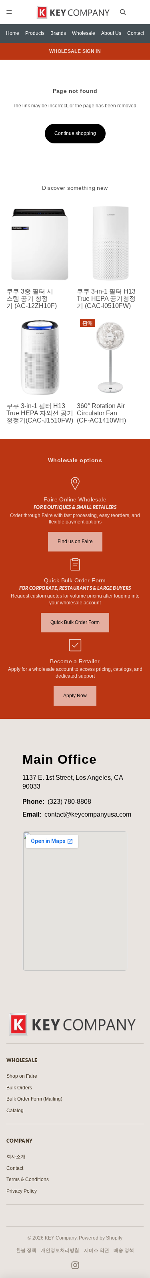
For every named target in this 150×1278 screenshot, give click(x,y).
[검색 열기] (123, 12)
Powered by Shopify (100, 1238)
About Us (111, 33)
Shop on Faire (21, 1076)
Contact (135, 33)
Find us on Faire (75, 541)
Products (34, 33)
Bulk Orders (19, 1088)
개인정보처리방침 (60, 1250)
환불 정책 (26, 1250)
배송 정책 (124, 1250)
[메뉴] (9, 12)
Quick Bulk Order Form (75, 622)
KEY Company (60, 1238)
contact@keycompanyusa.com (87, 814)
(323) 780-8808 (69, 801)
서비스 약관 (96, 1250)
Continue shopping (75, 133)
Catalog (15, 1110)
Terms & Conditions (27, 1179)
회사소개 (16, 1156)
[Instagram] (75, 1265)
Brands (58, 33)
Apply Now (75, 695)
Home (12, 33)
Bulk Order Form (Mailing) (34, 1099)
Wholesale (83, 33)
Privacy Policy (21, 1191)
